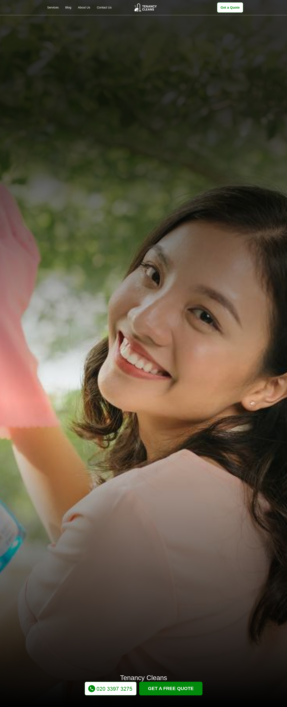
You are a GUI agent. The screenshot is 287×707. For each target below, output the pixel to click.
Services (53, 7)
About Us (84, 7)
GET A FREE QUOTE (171, 688)
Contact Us (104, 7)
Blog (68, 7)
